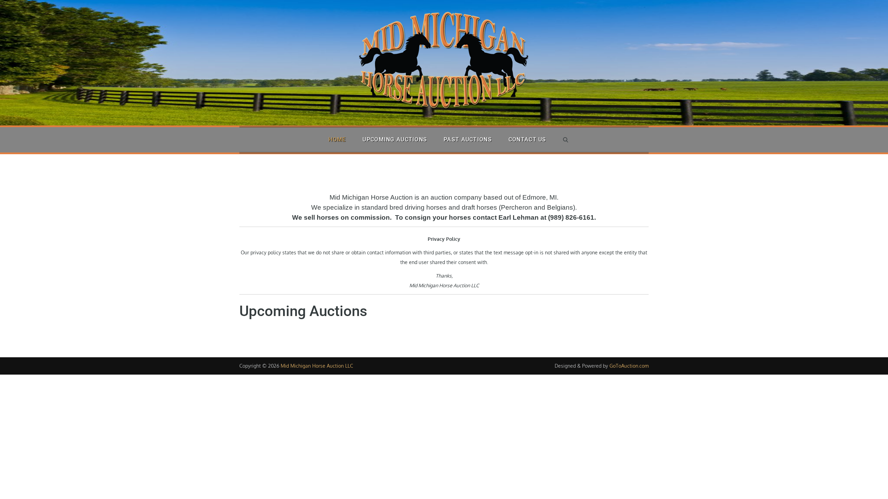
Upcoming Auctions (394, 139)
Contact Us (527, 139)
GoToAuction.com (629, 366)
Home (337, 139)
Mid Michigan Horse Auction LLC (317, 366)
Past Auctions (468, 139)
